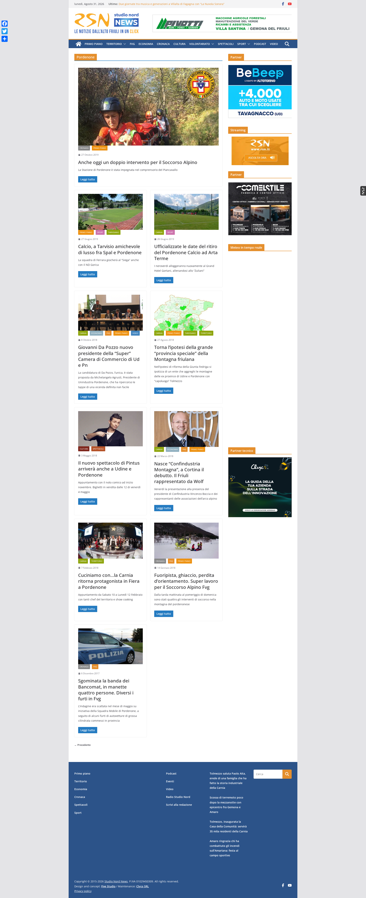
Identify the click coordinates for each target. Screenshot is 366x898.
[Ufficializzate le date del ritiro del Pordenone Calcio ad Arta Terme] (186, 212)
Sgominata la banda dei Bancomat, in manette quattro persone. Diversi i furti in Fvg (105, 689)
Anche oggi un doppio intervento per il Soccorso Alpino (137, 162)
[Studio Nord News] (78, 44)
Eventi (170, 781)
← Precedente (82, 744)
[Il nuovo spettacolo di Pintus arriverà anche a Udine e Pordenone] (110, 428)
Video (274, 44)
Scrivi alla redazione (179, 804)
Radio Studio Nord (178, 797)
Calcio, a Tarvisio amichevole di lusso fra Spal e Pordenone (110, 249)
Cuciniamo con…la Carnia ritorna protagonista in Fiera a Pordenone (109, 581)
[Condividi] (4, 39)
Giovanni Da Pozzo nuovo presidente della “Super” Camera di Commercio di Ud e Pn (109, 356)
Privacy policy (83, 891)
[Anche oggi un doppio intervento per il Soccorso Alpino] (148, 107)
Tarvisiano (113, 232)
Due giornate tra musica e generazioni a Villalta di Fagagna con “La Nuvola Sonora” (171, 4)
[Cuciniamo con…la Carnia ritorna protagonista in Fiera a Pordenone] (110, 540)
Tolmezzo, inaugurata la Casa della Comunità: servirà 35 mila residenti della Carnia (229, 826)
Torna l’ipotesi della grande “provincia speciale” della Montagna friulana (183, 353)
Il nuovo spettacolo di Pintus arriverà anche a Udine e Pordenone (109, 469)
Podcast (260, 44)
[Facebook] (4, 23)
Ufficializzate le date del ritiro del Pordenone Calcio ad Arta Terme (186, 252)
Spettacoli (226, 44)
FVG (132, 44)
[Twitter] (4, 31)
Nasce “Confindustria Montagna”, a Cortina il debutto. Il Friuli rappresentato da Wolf (179, 472)
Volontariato (199, 44)
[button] (124, 44)
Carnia (159, 232)
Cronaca (163, 44)
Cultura (179, 44)
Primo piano (94, 44)
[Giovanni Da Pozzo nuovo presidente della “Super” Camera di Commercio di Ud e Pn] (110, 312)
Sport (241, 44)
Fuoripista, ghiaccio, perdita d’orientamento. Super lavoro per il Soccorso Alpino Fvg (186, 581)
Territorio (114, 44)
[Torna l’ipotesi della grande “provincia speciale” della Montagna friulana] (186, 312)
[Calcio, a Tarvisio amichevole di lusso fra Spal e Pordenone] (110, 212)
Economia (146, 44)
